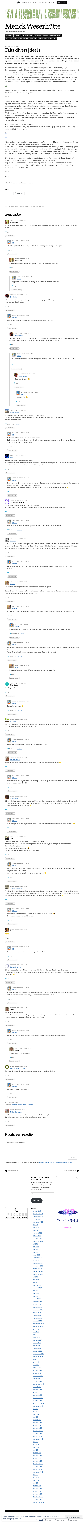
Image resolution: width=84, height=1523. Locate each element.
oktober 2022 (37, 1219)
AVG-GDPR (9, 35)
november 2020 (38, 1266)
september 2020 (38, 1271)
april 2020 (36, 1282)
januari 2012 (37, 1491)
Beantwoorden (10, 235)
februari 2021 (37, 1258)
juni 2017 (36, 1329)
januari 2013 (37, 1458)
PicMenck (33, 38)
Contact (17, 35)
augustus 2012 (38, 1472)
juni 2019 (36, 1290)
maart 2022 (37, 1230)
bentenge (13, 541)
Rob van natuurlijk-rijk (17, 1068)
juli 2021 (35, 1244)
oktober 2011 (37, 1499)
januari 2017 (37, 1343)
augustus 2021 (38, 1241)
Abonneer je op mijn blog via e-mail (40, 1178)
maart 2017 (37, 1337)
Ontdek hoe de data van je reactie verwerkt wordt (55, 1162)
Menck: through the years (51, 35)
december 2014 (38, 1395)
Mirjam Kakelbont (16, 1112)
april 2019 (36, 1296)
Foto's (29, 206)
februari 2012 (37, 1488)
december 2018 (38, 1307)
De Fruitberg (14, 297)
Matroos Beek (15, 412)
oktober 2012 (37, 1466)
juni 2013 (36, 1444)
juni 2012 (36, 1477)
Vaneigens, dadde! (13, 1170)
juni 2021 (36, 1247)
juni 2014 (36, 1411)
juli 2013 (35, 1442)
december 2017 (38, 1315)
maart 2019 (37, 1299)
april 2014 (36, 1417)
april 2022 (36, 1227)
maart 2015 (37, 1387)
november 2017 (38, 1318)
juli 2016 (35, 1359)
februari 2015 (37, 1389)
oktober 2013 (37, 1433)
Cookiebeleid (43, 1520)
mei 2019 (36, 1293)
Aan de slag (61, 2)
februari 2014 (37, 1422)
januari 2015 (37, 1392)
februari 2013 (37, 1455)
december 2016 (38, 1345)
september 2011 (38, 1502)
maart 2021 (37, 1255)
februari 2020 (37, 1288)
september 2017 (38, 1323)
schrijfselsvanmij (16, 888)
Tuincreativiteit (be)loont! (47, 38)
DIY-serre (38, 35)
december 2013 (38, 1428)
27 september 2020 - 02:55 (23, 259)
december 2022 (38, 1214)
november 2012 (38, 1464)
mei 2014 (36, 1414)
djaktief (12, 584)
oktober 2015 (37, 1381)
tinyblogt (13, 721)
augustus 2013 (38, 1439)
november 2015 (38, 1378)
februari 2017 (37, 1340)
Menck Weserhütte (32, 27)
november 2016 (38, 1348)
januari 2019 (37, 1304)
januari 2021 (37, 1260)
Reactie (72, 1157)
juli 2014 (35, 1409)
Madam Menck (41, 206)
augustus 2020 (38, 1274)
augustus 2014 (38, 1406)
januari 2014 (37, 1425)
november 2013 (38, 1431)
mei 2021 (36, 1249)
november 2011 (38, 1497)
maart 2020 (37, 1285)
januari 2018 (37, 1312)
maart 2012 (37, 1486)
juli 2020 (35, 1277)
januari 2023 (37, 1211)
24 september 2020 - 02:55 (18, 500)
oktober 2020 (37, 1269)
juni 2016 (36, 1362)
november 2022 (38, 1216)
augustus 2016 (38, 1356)
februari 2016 (37, 1370)
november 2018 (38, 1310)
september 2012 (38, 1469)
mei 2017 (36, 1332)
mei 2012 (36, 1480)
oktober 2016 (37, 1351)
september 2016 (38, 1354)
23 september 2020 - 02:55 (18, 221)
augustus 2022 (38, 1222)
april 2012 (36, 1483)
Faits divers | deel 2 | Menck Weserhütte (22, 1104)
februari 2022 (37, 1233)
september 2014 (38, 1403)
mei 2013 (36, 1447)
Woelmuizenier (15, 760)
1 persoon (17, 424)
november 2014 (38, 1398)
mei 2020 (36, 1279)
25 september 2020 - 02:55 (18, 965)
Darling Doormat (15, 967)
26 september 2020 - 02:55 (20, 241)
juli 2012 (35, 1475)
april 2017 (36, 1334)
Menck (17, 206)
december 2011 (38, 1494)
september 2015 (38, 1384)
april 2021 (36, 1252)
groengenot (14, 798)
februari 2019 (37, 1301)
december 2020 (38, 1263)
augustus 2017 (38, 1326)
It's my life (34, 206)
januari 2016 (37, 1373)
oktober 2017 (37, 1321)
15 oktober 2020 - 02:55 (17, 1110)
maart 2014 (37, 1420)
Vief (11, 457)
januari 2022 (37, 1236)
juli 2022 (35, 1225)
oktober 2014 (37, 1400)
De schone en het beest (69, 1170)
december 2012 (38, 1461)
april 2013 (36, 1450)
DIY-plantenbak (27, 35)
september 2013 (38, 1436)
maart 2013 (37, 1453)
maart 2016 (37, 1367)
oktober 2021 (37, 1238)
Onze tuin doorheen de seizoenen (17, 38)
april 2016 (36, 1365)
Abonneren (36, 1201)
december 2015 (38, 1376)
